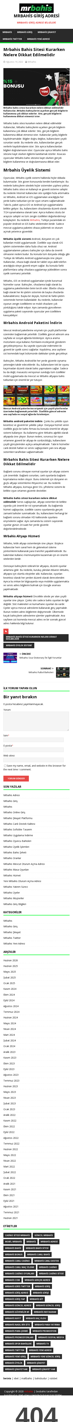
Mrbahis (7, 32)
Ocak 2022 (9, 1177)
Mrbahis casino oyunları (19, 1273)
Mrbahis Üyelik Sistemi (19, 645)
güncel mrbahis (43, 1235)
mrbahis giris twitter (17, 1286)
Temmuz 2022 (11, 1143)
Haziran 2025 (10, 966)
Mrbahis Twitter (12, 39)
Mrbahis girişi (41, 1292)
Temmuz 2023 (11, 1080)
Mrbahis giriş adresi (16, 1292)
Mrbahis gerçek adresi (37, 1280)
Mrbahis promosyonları (19, 1337)
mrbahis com (12, 1280)
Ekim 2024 (9, 994)
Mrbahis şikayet (36, 1362)
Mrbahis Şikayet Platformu (17, 818)
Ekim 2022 (9, 1126)
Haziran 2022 (10, 1149)
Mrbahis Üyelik (13, 1362)
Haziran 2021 (10, 1218)
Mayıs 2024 (9, 1023)
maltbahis (26, 1378)
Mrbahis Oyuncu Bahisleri (17, 841)
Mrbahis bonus (13, 1254)
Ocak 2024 (9, 1046)
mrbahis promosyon (44, 1331)
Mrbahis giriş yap (15, 1299)
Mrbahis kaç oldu (36, 1318)
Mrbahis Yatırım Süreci (15, 886)
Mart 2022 (9, 1166)
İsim (5, 735)
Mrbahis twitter (14, 1350)
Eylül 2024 (8, 1000)
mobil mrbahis (13, 1241)
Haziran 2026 (10, 960)
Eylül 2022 (8, 1132)
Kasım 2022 (9, 1120)
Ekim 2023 (9, 1063)
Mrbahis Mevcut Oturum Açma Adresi (24, 864)
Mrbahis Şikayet (47, 32)
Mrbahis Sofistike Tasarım (17, 829)
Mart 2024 (9, 1034)
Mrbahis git (36, 1299)
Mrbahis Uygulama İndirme (18, 835)
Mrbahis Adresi (11, 795)
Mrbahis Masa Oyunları (16, 869)
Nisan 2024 (9, 1029)
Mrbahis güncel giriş (48, 1305)
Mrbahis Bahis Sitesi (37, 1248)
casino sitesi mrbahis (17, 1235)
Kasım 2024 (9, 988)
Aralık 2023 (9, 1052)
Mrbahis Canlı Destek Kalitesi (19, 823)
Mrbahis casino (48, 1267)
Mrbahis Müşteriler (13, 898)
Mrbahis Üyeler (11, 892)
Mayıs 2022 (9, 1155)
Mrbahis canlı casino (17, 1260)
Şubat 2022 (9, 1172)
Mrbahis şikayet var (43, 1369)
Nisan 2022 (9, 1160)
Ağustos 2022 (11, 1137)
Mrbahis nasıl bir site (17, 1324)
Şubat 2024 (9, 1040)
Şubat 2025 (9, 977)
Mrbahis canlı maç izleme (19, 1267)
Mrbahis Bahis (13, 1248)
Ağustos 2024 (11, 1006)
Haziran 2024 (10, 1017)
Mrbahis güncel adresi (18, 1305)
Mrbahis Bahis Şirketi (14, 852)
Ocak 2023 (9, 1109)
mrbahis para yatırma (47, 1324)
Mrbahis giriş (42, 1286)
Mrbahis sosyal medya (51, 1337)
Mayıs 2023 (9, 1092)
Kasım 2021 (9, 1189)
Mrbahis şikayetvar (16, 1369)
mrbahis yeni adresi (40, 1350)
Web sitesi (9, 755)
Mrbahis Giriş (24, 32)
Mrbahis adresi (49, 1241)
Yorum (7, 709)
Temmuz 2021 (11, 1212)
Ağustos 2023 (11, 1074)
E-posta (7, 745)
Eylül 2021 (8, 1200)
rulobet (53, 1378)
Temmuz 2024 (11, 1011)
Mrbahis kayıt (13, 1318)
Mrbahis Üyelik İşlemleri (16, 846)
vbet (16, 1378)
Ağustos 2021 (11, 1206)
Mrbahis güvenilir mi (17, 1312)
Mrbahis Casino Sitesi (51, 1273)
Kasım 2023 (9, 1057)
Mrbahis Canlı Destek (46, 1260)
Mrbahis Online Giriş (14, 812)
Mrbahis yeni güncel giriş (45, 1356)
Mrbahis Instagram (45, 1312)
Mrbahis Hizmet (12, 875)
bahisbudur (41, 1378)
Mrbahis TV (42, 1343)
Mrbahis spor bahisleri (18, 1343)
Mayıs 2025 (9, 971)
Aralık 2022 (9, 1115)
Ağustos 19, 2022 (14, 61)
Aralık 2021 (9, 1183)
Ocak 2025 (9, 983)
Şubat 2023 (9, 1103)
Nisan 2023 (9, 1097)
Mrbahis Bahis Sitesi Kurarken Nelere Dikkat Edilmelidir (31, 637)
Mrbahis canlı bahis (38, 1254)
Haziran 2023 (10, 1086)
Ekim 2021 (9, 1195)
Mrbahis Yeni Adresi (38, 39)
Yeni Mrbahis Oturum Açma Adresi (22, 881)
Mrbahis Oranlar (12, 858)
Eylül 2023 (8, 1069)
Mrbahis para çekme (16, 1331)
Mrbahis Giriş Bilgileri (14, 904)
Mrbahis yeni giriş (15, 1356)
